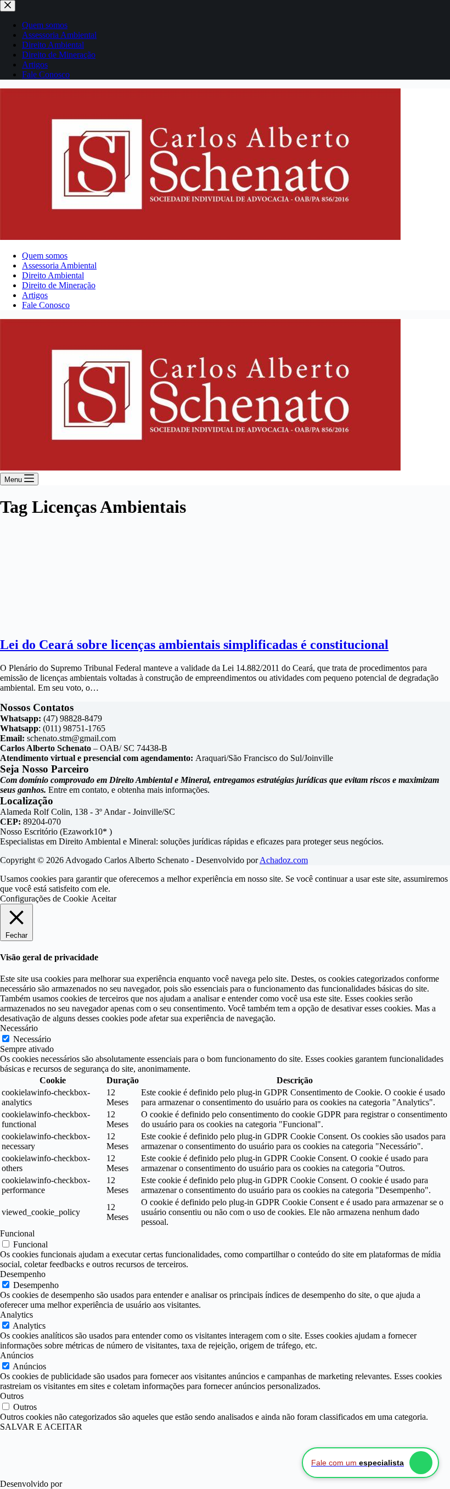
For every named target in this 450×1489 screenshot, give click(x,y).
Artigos (35, 295)
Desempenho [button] (23, 1274)
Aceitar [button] (103, 898)
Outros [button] (12, 1396)
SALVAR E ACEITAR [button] (41, 1426)
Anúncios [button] (16, 1355)
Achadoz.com (284, 860)
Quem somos (45, 255)
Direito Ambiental (53, 275)
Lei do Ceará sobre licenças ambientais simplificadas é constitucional (194, 644)
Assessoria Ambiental (59, 265)
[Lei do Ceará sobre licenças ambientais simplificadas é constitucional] (80, 621)
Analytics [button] (16, 1314)
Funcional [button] (17, 1233)
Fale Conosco (46, 305)
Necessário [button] (19, 1028)
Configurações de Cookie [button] (44, 898)
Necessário (32, 1039)
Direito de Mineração (58, 285)
